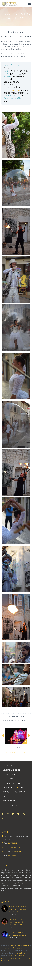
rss (2, 818)
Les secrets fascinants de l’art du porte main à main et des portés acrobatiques (19, 922)
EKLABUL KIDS (8, 796)
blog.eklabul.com (14, 855)
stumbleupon (23, 814)
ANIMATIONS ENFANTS (10, 805)
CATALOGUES (7, 766)
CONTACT (6, 792)
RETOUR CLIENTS (9, 787)
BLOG (21, 787)
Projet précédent (9, 752)
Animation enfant (6, 948)
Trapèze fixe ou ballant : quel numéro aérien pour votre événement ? (18, 909)
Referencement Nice (17, 958)
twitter (2, 814)
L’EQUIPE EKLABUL (9, 779)
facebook (8, 814)
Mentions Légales (19, 953)
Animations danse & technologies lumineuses (17, 933)
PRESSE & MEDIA (19, 792)
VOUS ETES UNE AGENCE (11, 770)
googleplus (18, 814)
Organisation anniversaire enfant (20, 945)
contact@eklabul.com (16, 847)
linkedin (13, 814)
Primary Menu (29, 4)
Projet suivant (23, 752)
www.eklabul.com (17, 851)
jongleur (16, 90)
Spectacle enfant (18, 948)
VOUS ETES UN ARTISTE (11, 774)
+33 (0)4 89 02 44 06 (14, 843)
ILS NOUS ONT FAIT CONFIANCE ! (14, 783)
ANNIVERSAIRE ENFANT (11, 801)
